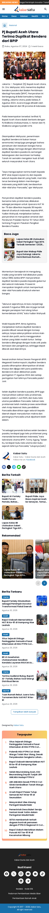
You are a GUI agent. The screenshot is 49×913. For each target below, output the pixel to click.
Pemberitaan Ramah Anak (24, 898)
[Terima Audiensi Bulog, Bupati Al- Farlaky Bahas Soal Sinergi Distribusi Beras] (42, 676)
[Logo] (24, 854)
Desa (13, 16)
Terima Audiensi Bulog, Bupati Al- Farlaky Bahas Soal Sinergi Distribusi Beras (18, 679)
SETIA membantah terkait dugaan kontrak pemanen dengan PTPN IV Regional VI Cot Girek (26, 822)
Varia (5, 597)
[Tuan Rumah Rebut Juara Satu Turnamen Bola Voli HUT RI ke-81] (42, 694)
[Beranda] (4, 25)
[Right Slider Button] (46, 16)
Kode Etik (29, 889)
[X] (9, 467)
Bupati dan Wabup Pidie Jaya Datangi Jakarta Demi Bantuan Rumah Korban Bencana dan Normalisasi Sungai (29, 254)
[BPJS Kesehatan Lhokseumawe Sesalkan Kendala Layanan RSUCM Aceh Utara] (42, 657)
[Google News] (35, 873)
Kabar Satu (19, 725)
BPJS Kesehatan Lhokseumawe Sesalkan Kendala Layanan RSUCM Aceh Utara (18, 660)
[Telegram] (14, 467)
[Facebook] (4, 467)
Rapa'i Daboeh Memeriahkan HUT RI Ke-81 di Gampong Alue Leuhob (18, 623)
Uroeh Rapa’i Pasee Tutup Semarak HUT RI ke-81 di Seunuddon (23, 795)
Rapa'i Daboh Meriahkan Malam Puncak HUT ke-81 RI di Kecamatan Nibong (26, 833)
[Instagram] (21, 873)
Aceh (5, 616)
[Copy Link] (24, 467)
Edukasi (24, 16)
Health (35, 16)
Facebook (30, 459)
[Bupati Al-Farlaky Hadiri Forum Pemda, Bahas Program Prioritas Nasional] (13, 486)
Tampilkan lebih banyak (24, 712)
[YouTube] (28, 873)
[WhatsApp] (19, 467)
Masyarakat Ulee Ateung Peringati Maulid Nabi (22, 803)
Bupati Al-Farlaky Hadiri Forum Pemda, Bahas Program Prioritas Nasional (11, 499)
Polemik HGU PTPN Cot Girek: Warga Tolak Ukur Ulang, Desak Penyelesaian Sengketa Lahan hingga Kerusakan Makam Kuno (26, 754)
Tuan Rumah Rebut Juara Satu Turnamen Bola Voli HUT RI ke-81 (18, 697)
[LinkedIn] (21, 881)
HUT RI (6, 690)
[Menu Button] (3, 9)
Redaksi (19, 889)
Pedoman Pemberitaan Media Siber (24, 893)
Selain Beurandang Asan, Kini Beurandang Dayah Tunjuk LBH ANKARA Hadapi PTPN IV (25, 775)
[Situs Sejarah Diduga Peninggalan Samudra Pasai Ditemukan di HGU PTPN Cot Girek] (42, 638)
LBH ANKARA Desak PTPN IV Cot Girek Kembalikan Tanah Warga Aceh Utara (26, 785)
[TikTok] (42, 873)
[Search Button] (45, 9)
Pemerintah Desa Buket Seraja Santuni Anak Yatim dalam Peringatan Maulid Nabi (25, 812)
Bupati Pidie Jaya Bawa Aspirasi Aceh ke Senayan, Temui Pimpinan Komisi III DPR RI (36, 499)
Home (5, 16)
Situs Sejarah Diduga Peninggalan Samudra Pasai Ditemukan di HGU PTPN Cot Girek (17, 641)
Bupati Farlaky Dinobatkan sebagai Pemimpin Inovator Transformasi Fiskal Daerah (17, 604)
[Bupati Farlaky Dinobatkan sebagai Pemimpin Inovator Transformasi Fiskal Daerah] (42, 601)
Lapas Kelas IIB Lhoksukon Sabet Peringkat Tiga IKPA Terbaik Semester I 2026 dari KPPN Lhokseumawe (30, 242)
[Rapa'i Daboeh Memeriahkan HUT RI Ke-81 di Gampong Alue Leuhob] (42, 619)
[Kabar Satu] (24, 9)
